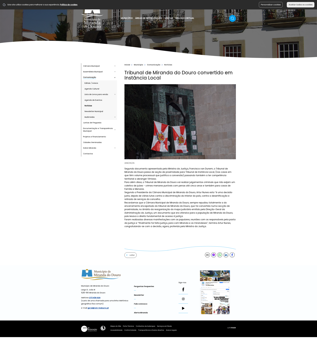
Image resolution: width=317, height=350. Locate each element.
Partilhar (232, 254)
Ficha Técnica (128, 326)
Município (138, 65)
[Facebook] (183, 289)
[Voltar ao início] (92, 15)
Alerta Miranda (141, 312)
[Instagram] (183, 299)
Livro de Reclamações (89, 329)
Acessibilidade (103, 328)
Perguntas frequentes (144, 286)
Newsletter (139, 295)
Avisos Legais (171, 330)
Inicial (127, 65)
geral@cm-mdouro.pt (98, 308)
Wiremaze (231, 327)
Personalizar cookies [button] (271, 4)
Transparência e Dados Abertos (151, 330)
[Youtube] (183, 308)
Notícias (168, 65)
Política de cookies (68, 4)
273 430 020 (94, 297)
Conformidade (130, 330)
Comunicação (153, 65)
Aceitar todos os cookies (301, 4)
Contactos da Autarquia (145, 326)
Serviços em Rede (164, 326)
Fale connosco (140, 304)
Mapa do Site (115, 326)
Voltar (132, 255)
